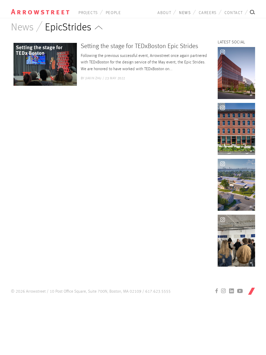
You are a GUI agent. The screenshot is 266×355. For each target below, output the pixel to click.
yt (240, 290)
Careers (208, 13)
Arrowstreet (40, 8)
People (113, 13)
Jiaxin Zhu (93, 78)
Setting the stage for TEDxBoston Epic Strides (139, 46)
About (164, 13)
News (185, 13)
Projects (88, 13)
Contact (233, 13)
